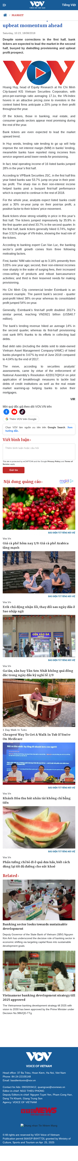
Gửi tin (13, 470)
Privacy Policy (54, 461)
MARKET (18, 15)
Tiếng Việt (69, 5)
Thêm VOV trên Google (22, 419)
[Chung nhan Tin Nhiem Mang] (39, 1126)
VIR (72, 399)
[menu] (7, 5)
